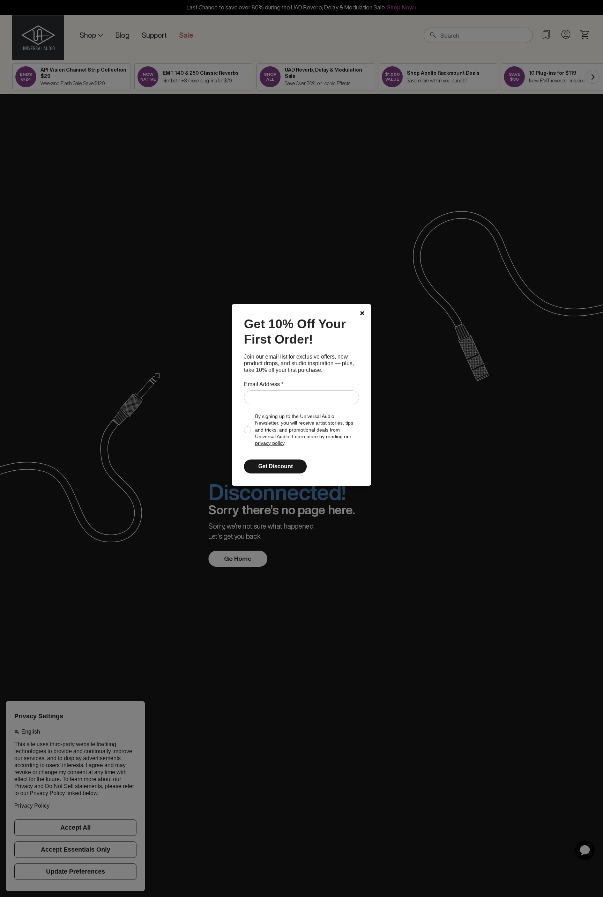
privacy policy (269, 443)
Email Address (263, 384)
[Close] (362, 313)
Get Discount (275, 466)
